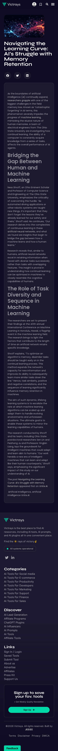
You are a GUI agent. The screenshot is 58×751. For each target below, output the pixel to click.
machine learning (31, 117)
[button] (47, 4)
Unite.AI (43, 486)
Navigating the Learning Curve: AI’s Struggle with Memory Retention (26, 483)
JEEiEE (29, 729)
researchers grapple (19, 100)
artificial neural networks (21, 231)
